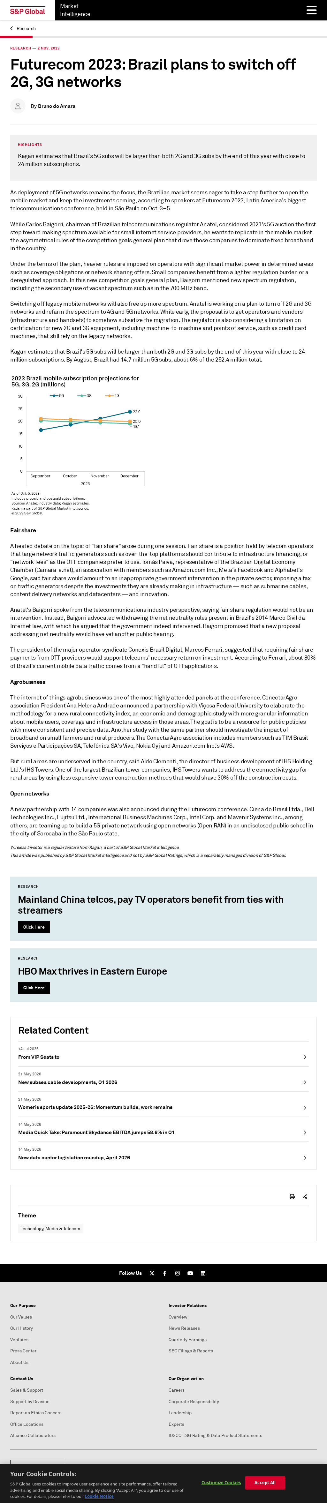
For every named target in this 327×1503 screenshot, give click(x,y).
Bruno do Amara (56, 106)
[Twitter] (152, 1273)
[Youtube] (190, 1273)
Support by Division (29, 1401)
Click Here (34, 927)
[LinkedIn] (203, 1273)
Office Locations (26, 1424)
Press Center (23, 1351)
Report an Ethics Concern (36, 1413)
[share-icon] (305, 1196)
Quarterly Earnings (188, 1339)
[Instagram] (177, 1273)
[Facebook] (165, 1273)
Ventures (19, 1339)
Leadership (180, 1413)
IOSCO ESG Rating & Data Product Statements (215, 1435)
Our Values (21, 1317)
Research (26, 28)
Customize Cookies (221, 1482)
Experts (176, 1424)
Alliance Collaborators (33, 1435)
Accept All (265, 1482)
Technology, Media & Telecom (50, 1228)
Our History (21, 1328)
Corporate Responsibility (194, 1401)
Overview (178, 1317)
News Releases (184, 1328)
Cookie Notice (99, 1496)
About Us (19, 1362)
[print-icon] (292, 1196)
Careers (177, 1390)
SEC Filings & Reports (191, 1351)
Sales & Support (26, 1390)
